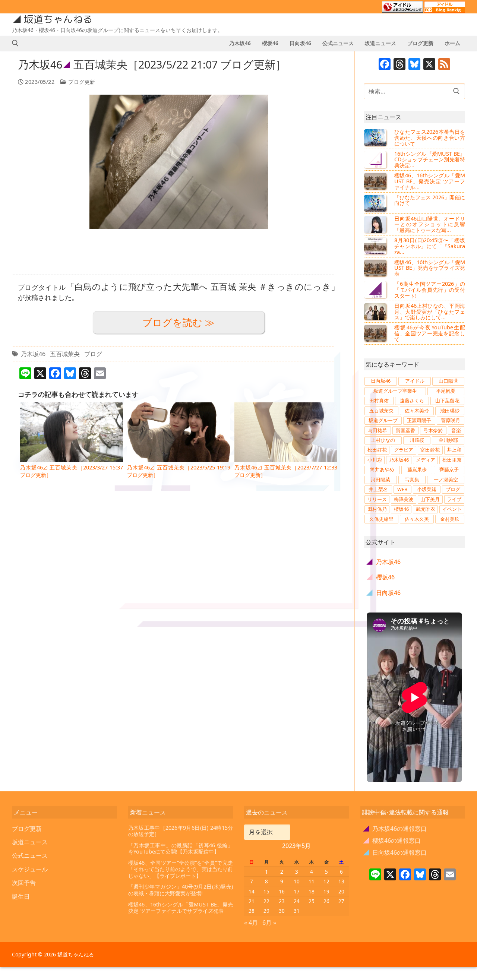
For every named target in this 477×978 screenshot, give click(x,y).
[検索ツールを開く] (15, 43)
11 (312, 881)
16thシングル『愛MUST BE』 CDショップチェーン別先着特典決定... (429, 159)
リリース (377, 499)
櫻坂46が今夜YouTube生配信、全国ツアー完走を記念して (429, 333)
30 (282, 910)
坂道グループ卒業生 (395, 390)
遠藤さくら (412, 400)
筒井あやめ (382, 469)
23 (282, 901)
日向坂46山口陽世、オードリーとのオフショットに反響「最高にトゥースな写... (429, 224)
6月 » (269, 922)
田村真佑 (379, 400)
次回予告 (24, 883)
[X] (429, 65)
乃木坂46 (33, 354)
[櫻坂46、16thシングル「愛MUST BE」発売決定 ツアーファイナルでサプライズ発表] (376, 181)
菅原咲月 (450, 420)
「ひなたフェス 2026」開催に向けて (429, 200)
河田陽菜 (380, 479)
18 (312, 891)
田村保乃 (377, 509)
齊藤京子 (449, 469)
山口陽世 (448, 380)
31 (297, 910)
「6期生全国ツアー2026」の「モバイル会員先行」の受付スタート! (429, 289)
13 (341, 881)
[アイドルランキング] (402, 9)
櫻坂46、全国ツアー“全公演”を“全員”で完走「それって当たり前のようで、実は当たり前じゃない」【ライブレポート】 (180, 869)
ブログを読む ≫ (178, 322)
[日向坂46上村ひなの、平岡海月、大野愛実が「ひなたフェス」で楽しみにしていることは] (376, 311)
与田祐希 (377, 430)
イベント (452, 509)
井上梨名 (378, 489)
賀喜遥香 (405, 430)
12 (326, 881)
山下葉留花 (447, 400)
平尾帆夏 (445, 390)
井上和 (454, 449)
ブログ (93, 354)
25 (312, 901)
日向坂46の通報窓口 (395, 852)
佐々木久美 (417, 519)
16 (282, 891)
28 (252, 910)
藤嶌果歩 (417, 469)
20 (341, 891)
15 (266, 891)
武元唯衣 (425, 509)
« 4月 (251, 922)
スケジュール (30, 869)
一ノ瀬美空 (446, 479)
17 (297, 891)
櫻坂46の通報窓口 (392, 840)
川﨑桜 (417, 440)
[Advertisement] (173, 256)
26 (326, 901)
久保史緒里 (381, 519)
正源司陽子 (419, 420)
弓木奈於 (433, 430)
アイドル (414, 380)
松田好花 (377, 449)
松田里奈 (452, 459)
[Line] (375, 875)
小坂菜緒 (426, 489)
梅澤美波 (403, 499)
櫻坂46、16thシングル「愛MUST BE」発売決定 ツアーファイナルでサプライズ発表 (180, 907)
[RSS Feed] (444, 65)
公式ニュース (30, 855)
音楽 (456, 430)
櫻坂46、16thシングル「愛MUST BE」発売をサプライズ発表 (429, 268)
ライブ (454, 499)
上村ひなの (383, 440)
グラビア (403, 449)
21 (252, 901)
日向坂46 (381, 380)
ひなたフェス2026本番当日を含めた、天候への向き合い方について (429, 137)
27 (341, 901)
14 (252, 891)
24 (297, 901)
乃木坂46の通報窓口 (395, 829)
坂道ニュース (30, 842)
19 (326, 891)
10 (297, 881)
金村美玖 (449, 519)
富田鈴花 (430, 449)
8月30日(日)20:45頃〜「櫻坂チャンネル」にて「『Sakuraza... (429, 246)
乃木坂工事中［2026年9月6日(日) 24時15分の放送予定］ (180, 831)
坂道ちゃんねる (58, 19)
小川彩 (374, 459)
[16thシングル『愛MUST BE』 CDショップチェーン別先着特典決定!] (376, 159)
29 (266, 910)
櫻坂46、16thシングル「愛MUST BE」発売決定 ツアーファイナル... (429, 181)
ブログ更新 (81, 81)
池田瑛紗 (449, 410)
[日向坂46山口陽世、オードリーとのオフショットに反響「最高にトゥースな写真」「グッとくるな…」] (376, 224)
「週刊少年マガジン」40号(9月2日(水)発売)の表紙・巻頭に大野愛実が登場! (180, 889)
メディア (425, 459)
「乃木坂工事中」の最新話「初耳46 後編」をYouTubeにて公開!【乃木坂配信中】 (180, 848)
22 (266, 901)
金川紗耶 (448, 440)
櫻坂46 (401, 509)
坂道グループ (383, 420)
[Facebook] (384, 65)
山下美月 (430, 499)
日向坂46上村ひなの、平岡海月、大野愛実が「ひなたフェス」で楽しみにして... (429, 311)
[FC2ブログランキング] (444, 9)
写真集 (412, 479)
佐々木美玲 (417, 410)
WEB (402, 489)
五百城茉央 (65, 354)
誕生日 (21, 896)
